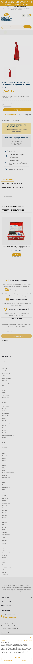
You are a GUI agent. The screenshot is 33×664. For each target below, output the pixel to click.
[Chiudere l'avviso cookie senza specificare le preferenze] (31, 638)
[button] (4, 640)
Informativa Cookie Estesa (25, 640)
